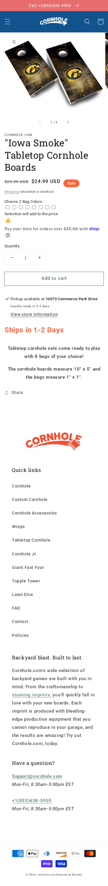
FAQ (16, 608)
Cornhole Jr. (24, 553)
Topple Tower (26, 581)
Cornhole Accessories (34, 513)
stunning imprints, (31, 695)
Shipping (11, 191)
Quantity (12, 246)
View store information (34, 314)
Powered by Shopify (69, 874)
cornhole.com (46, 874)
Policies (20, 635)
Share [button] (17, 392)
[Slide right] (67, 122)
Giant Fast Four (28, 567)
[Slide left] (40, 122)
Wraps (18, 526)
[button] (7, 21)
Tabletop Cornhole (31, 540)
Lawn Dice (22, 594)
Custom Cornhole (30, 499)
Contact (20, 621)
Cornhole (21, 486)
